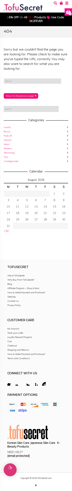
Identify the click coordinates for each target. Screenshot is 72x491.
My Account (13, 328)
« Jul (6, 230)
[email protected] (18, 455)
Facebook (10, 383)
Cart (9, 341)
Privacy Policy (14, 305)
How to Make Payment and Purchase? (26, 292)
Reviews (8, 148)
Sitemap (11, 296)
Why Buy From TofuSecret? (20, 279)
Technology (9, 152)
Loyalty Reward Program (19, 337)
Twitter (27, 383)
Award (7, 127)
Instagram (18, 383)
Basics (7, 131)
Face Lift (8, 135)
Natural (7, 140)
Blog (9, 284)
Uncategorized (11, 161)
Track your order (15, 332)
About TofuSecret (16, 275)
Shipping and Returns (18, 349)
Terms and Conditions (18, 358)
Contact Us (13, 301)
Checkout (12, 345)
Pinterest (35, 383)
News (7, 144)
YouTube (43, 383)
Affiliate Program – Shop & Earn (23, 288)
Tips (6, 156)
